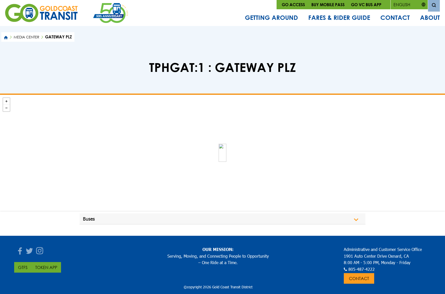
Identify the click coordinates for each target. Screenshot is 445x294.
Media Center (26, 37)
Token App (46, 267)
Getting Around (271, 17)
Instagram (40, 249)
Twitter (29, 249)
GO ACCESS (293, 4)
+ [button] (6, 101)
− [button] (6, 108)
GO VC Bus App (366, 4)
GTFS (23, 267)
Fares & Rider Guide (339, 17)
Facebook (19, 249)
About (430, 17)
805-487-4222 (361, 269)
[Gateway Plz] (222, 153)
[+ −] (222, 153)
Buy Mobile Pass (328, 4)
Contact (395, 17)
